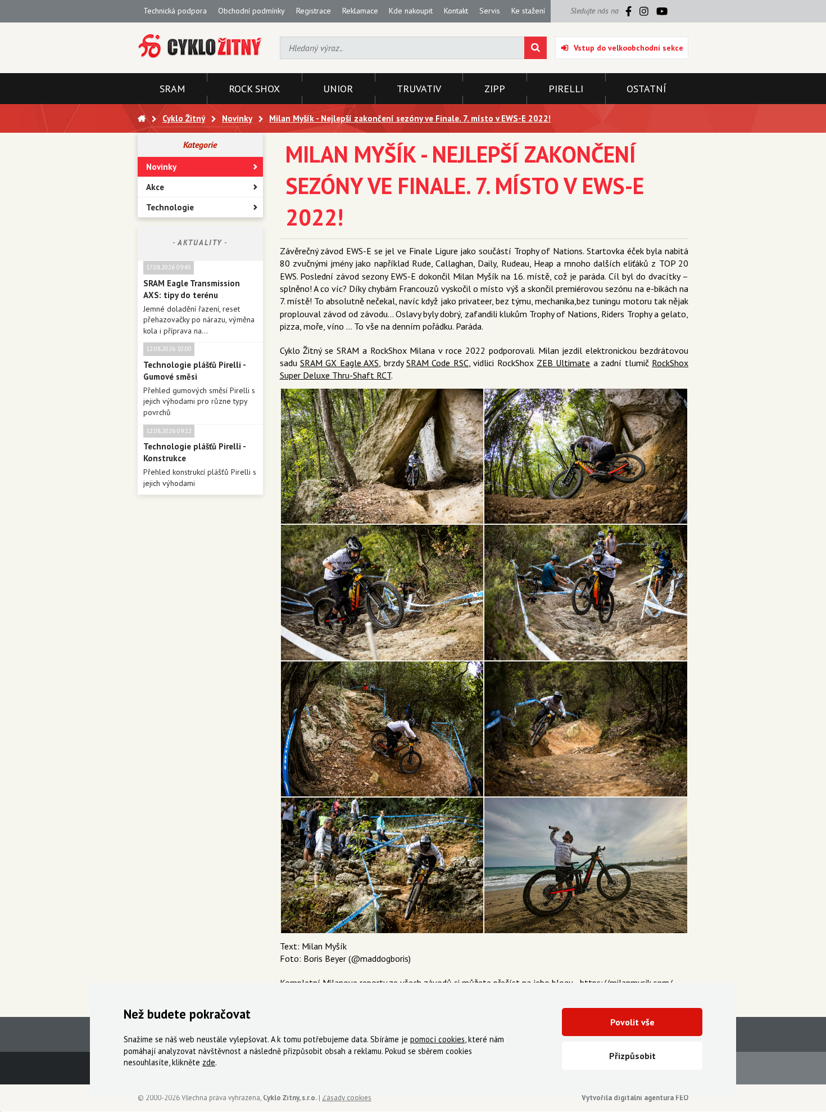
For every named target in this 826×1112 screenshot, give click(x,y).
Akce (155, 187)
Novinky (161, 166)
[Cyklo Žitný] (200, 46)
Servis (489, 11)
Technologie (170, 207)
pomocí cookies (437, 1039)
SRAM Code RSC (437, 362)
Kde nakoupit (411, 11)
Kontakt (456, 11)
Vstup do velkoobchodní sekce (628, 48)
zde (208, 1062)
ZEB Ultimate (563, 362)
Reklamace (360, 11)
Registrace (313, 11)
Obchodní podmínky (251, 11)
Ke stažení (528, 11)
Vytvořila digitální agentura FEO (635, 1097)
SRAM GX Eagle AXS (339, 362)
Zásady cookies (346, 1097)
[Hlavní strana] (142, 118)
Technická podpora (175, 11)
